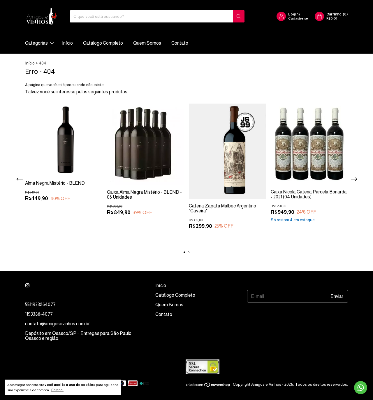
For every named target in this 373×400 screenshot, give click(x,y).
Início (67, 43)
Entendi (57, 390)
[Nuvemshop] (208, 386)
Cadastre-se (298, 18)
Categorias (36, 43)
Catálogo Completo (103, 43)
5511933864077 (40, 304)
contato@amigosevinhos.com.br (57, 323)
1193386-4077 (39, 314)
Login (293, 14)
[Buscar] (238, 16)
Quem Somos (147, 43)
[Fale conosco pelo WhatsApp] (360, 387)
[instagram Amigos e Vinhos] (27, 285)
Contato (179, 43)
